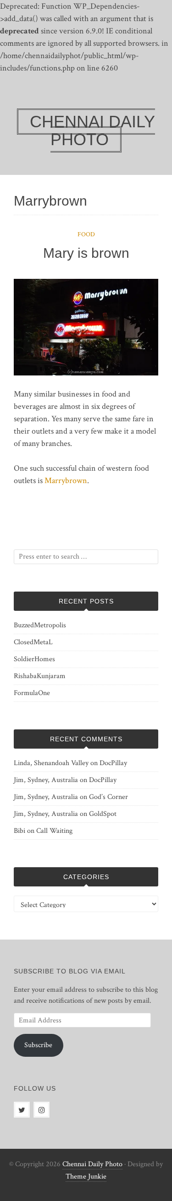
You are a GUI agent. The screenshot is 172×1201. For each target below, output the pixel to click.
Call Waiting (54, 831)
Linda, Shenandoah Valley (51, 763)
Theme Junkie (86, 1176)
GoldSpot (103, 814)
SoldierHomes (34, 659)
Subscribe (38, 1045)
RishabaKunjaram (40, 676)
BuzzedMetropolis (40, 625)
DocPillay (113, 763)
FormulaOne (32, 693)
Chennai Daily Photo (92, 1164)
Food (86, 234)
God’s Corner (108, 797)
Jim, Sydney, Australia (46, 780)
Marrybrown (65, 480)
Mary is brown (86, 253)
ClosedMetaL (33, 642)
